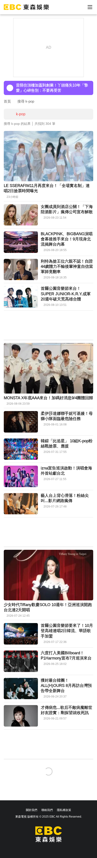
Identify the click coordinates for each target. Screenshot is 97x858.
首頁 (7, 101)
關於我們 (31, 810)
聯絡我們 (47, 810)
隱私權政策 (64, 810)
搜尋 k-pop (25, 101)
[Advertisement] (48, 325)
